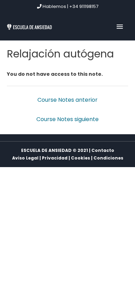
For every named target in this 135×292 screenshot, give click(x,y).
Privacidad (55, 158)
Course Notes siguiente (67, 119)
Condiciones (108, 158)
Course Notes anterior (67, 100)
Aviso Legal (25, 158)
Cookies (80, 158)
